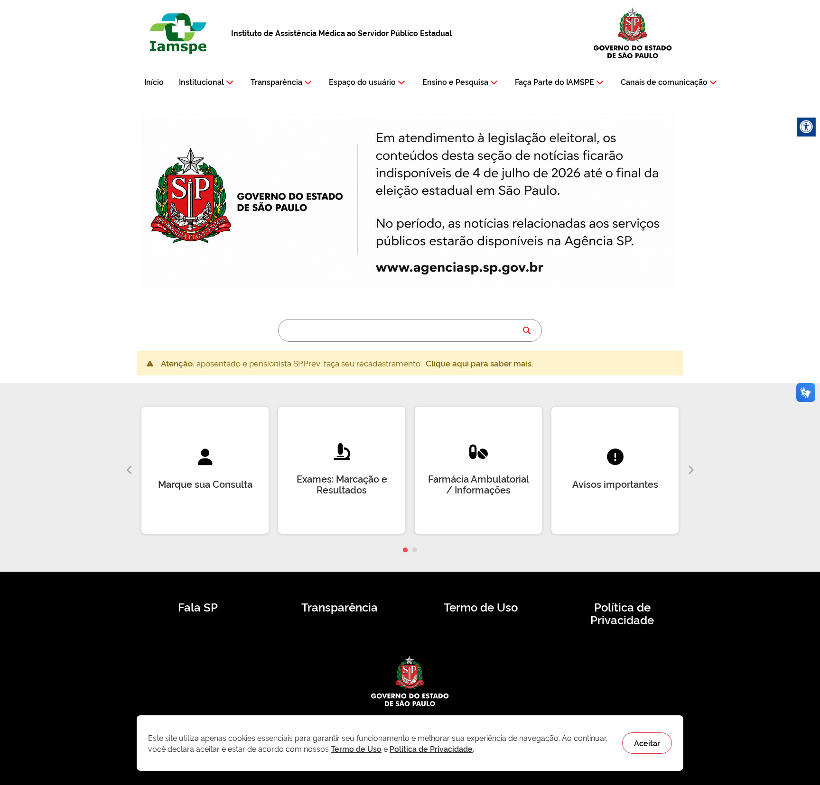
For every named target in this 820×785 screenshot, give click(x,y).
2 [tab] (414, 550)
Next (690, 470)
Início (154, 81)
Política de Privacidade (622, 613)
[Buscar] (526, 330)
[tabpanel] (205, 470)
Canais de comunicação (664, 81)
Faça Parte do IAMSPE (554, 81)
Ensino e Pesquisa (455, 81)
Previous (129, 470)
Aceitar (647, 743)
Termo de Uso (481, 606)
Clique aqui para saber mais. (479, 362)
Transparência (276, 81)
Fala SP (198, 606)
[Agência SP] (462, 268)
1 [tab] (405, 550)
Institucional (201, 81)
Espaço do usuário (362, 81)
